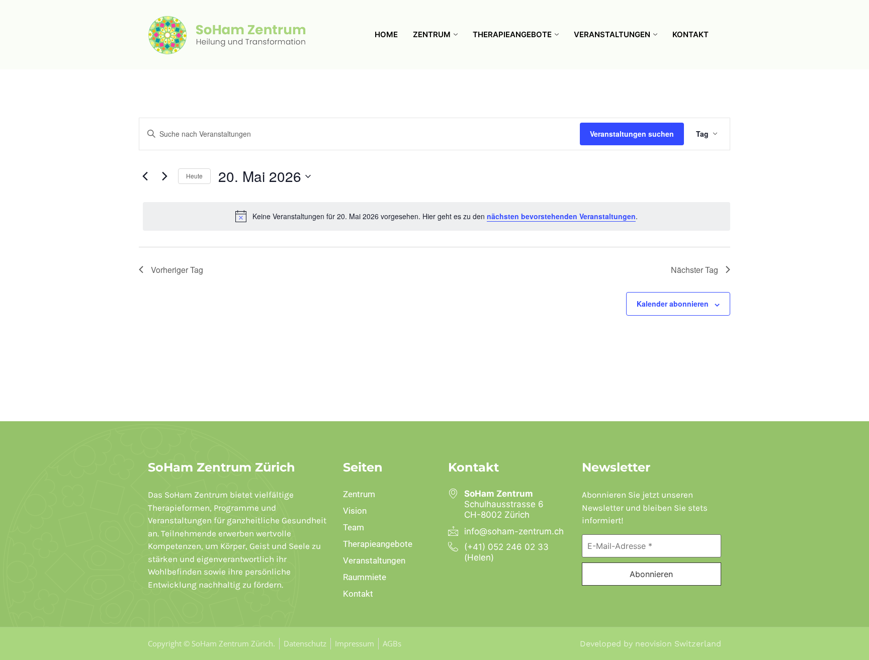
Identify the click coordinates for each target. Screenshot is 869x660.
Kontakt (690, 34)
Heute (194, 175)
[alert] (436, 216)
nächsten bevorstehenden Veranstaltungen (561, 216)
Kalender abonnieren (673, 304)
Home (386, 34)
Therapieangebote (512, 34)
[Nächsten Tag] (164, 176)
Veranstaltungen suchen (632, 134)
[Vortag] (145, 176)
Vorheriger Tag (177, 269)
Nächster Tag (694, 269)
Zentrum (432, 34)
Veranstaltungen (612, 34)
